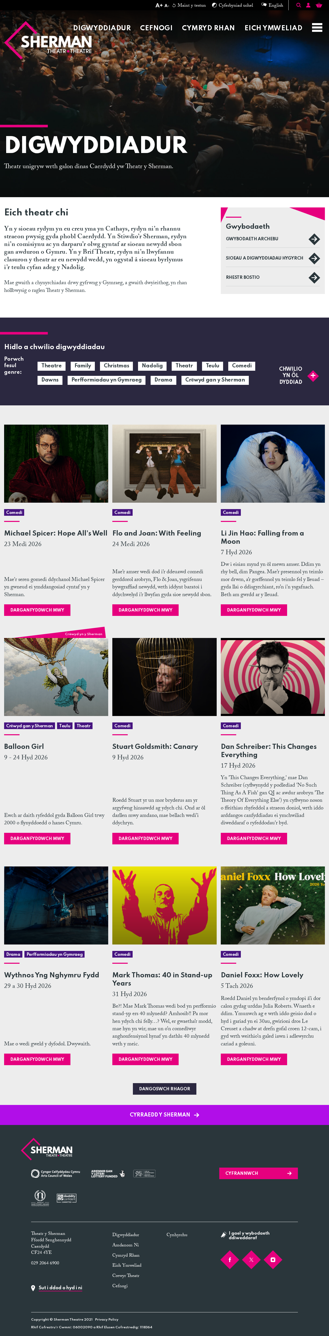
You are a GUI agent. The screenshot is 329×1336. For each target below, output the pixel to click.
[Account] (308, 6)
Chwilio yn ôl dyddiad (290, 375)
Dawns (50, 380)
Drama (163, 380)
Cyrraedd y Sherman (160, 1115)
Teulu (213, 366)
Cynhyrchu (177, 1235)
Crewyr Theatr (278, 15)
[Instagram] (273, 1260)
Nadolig (152, 366)
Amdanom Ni (225, 15)
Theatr (184, 366)
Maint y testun (191, 6)
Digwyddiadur (102, 28)
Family (83, 366)
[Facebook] (230, 1260)
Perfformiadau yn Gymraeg (106, 380)
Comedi (241, 366)
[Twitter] (251, 1260)
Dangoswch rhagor (164, 1089)
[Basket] (319, 6)
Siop (187, 15)
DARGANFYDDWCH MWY (37, 610)
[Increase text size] (159, 6)
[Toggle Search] (299, 5)
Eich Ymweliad (273, 28)
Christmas (116, 366)
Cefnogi (156, 28)
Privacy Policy (106, 1319)
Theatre (51, 366)
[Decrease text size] (166, 6)
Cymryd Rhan (208, 28)
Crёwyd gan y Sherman (215, 380)
